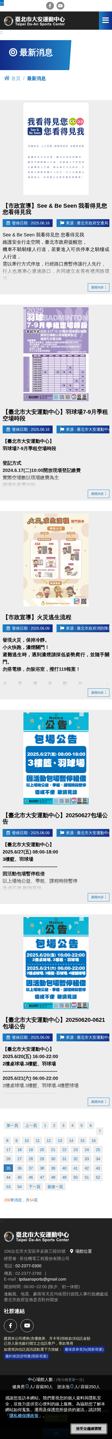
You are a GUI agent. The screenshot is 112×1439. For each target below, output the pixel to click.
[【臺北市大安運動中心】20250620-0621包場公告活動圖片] (56, 963)
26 (8, 1159)
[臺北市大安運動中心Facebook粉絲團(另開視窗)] (50, 6)
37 (31, 1168)
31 (64, 1159)
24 (87, 1149)
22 (64, 1149)
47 (42, 1177)
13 (60, 1140)
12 (49, 1140)
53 (8, 1186)
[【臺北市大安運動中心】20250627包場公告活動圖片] (56, 758)
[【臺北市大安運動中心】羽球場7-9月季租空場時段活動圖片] (56, 354)
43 (98, 1168)
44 (8, 1177)
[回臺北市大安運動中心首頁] (35, 20)
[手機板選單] (105, 20)
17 (8, 1149)
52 (98, 1177)
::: (2, 3)
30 (53, 1159)
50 (75, 1177)
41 (75, 1168)
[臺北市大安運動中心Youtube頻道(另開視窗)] (60, 6)
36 (19, 1168)
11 (38, 1140)
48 (53, 1177)
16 (93, 1140)
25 (98, 1149)
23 (75, 1149)
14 (71, 1140)
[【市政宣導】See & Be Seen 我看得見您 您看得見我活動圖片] (56, 149)
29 (42, 1159)
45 (19, 1177)
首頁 (16, 78)
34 (98, 1159)
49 (64, 1177)
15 (82, 1140)
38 (42, 1168)
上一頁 (31, 1125)
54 (19, 1186)
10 (26, 1140)
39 (53, 1168)
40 (64, 1168)
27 (19, 1159)
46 (31, 1177)
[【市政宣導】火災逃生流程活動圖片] (56, 560)
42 (87, 1168)
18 (19, 1149)
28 (31, 1159)
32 (75, 1159)
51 (87, 1177)
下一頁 (34, 1186)
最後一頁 (55, 1186)
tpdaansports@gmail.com (42, 1279)
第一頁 (12, 1125)
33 (87, 1159)
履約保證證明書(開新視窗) (26, 1356)
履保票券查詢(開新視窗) (84, 1349)
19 (31, 1149)
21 (53, 1149)
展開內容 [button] (97, 287)
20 (42, 1149)
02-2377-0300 (28, 1266)
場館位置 (83, 1251)
